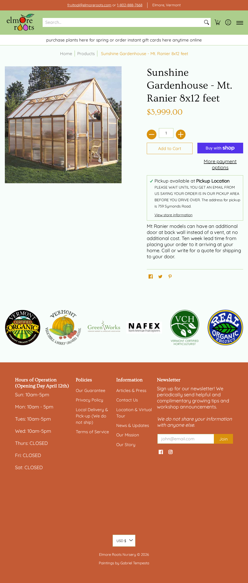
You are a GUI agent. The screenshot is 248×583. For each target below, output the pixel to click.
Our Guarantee (90, 390)
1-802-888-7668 (129, 5)
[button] (217, 22)
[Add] (181, 134)
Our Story (125, 444)
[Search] (206, 22)
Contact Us (127, 399)
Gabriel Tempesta (134, 563)
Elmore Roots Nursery (117, 554)
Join (223, 438)
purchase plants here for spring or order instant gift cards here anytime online (124, 39)
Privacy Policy (89, 399)
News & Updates (132, 425)
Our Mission (127, 434)
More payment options (220, 164)
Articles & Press (131, 390)
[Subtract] (151, 134)
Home (66, 53)
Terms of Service (92, 431)
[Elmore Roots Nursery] (20, 22)
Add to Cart (169, 148)
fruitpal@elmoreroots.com (89, 5)
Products (86, 53)
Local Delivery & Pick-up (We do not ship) (92, 416)
